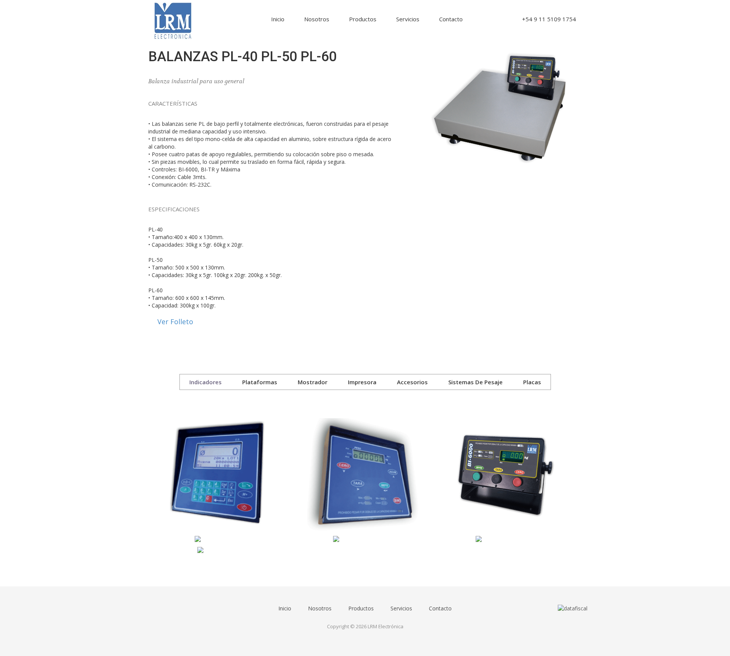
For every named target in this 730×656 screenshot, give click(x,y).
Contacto (451, 19)
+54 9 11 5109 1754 (549, 19)
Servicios (407, 19)
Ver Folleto (175, 321)
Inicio (277, 19)
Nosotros (316, 19)
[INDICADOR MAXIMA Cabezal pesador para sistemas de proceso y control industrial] (219, 539)
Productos (362, 19)
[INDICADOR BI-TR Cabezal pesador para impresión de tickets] (219, 551)
